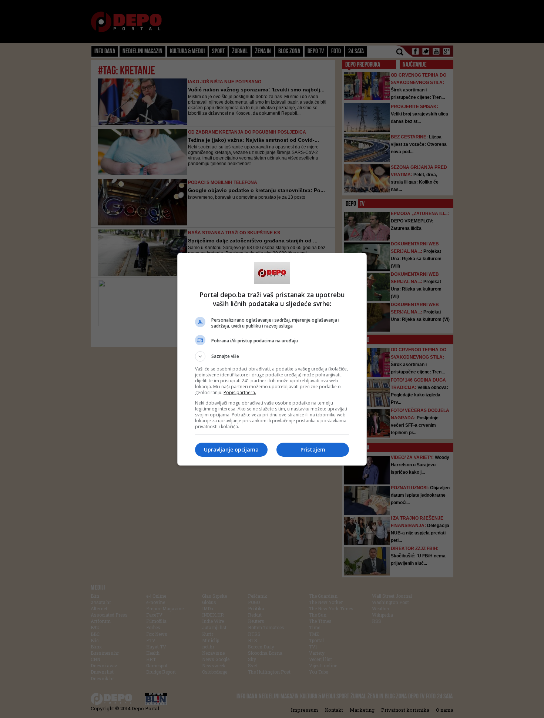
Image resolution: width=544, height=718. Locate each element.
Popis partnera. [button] (240, 392)
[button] (272, 356)
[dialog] (272, 359)
